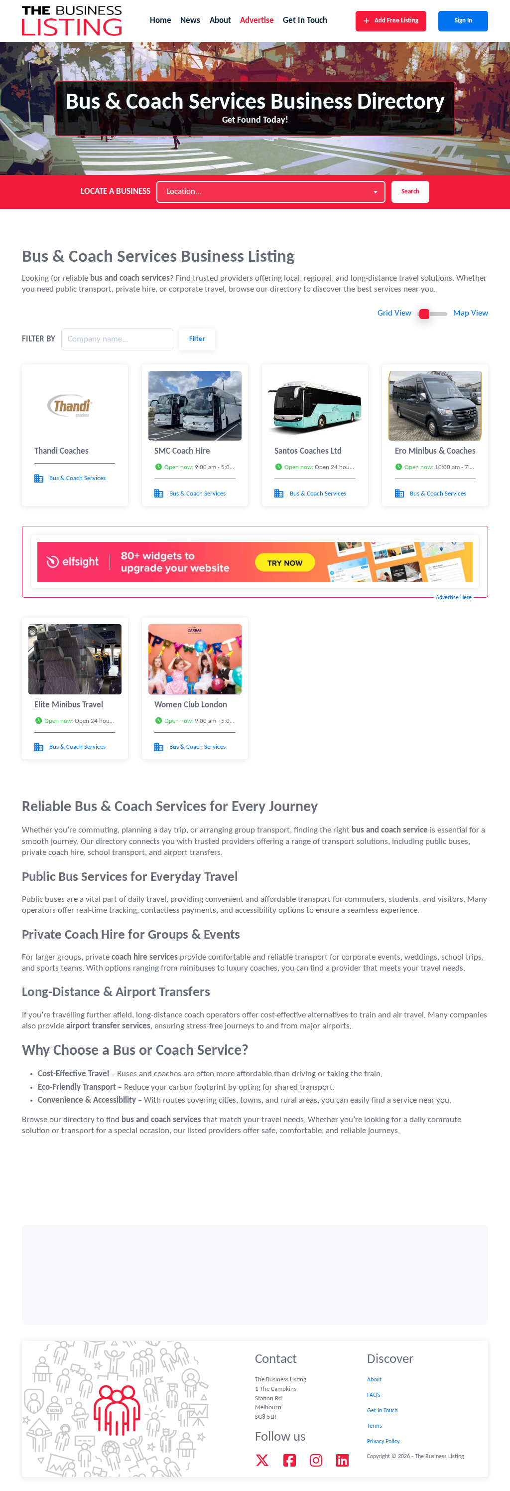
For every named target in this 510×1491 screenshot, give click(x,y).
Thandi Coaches (61, 451)
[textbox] (186, 192)
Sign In (463, 20)
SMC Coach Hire (182, 451)
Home (160, 20)
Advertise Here (454, 598)
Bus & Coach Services (77, 478)
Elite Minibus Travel (68, 705)
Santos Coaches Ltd (308, 451)
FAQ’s (374, 1395)
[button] (194, 468)
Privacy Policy (383, 1442)
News (190, 20)
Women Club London (190, 705)
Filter (197, 339)
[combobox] (270, 192)
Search (410, 191)
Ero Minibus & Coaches (435, 451)
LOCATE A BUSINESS (115, 191)
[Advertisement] (255, 1275)
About (220, 20)
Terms (374, 1426)
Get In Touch (305, 20)
